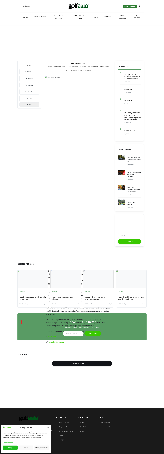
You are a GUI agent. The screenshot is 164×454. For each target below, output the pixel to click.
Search (137, 18)
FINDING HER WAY (130, 131)
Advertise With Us (107, 427)
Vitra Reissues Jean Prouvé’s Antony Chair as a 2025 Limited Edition (132, 76)
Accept (10, 447)
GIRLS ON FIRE (128, 101)
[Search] (139, 6)
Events (95, 17)
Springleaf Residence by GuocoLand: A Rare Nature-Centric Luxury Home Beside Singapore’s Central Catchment (132, 115)
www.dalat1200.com (56, 342)
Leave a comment (80, 363)
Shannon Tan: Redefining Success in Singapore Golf (133, 189)
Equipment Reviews (58, 17)
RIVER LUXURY (128, 89)
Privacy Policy (105, 422)
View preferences (41, 447)
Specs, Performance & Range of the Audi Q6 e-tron (134, 159)
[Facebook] (31, 6)
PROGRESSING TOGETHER (131, 203)
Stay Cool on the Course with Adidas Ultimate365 (134, 174)
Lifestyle (107, 17)
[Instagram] (33, 6)
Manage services (8, 442)
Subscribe (129, 241)
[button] (48, 428)
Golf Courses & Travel (79, 17)
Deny (26, 447)
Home (25, 17)
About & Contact (122, 17)
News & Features (39, 17)
